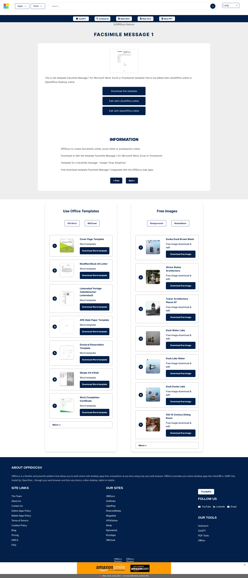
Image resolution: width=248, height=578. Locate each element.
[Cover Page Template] (67, 251)
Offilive (201, 540)
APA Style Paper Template (94, 320)
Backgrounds (156, 223)
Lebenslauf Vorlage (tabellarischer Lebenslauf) (91, 292)
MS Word (72, 223)
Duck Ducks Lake (175, 386)
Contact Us (17, 506)
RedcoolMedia (113, 511)
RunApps (111, 535)
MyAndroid (111, 530)
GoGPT (202, 531)
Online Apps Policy (21, 511)
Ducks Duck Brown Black (180, 239)
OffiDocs (110, 496)
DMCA (14, 540)
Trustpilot (206, 491)
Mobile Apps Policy (21, 515)
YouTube (206, 506)
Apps (20, 6)
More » (57, 424)
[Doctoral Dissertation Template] (67, 359)
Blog (13, 530)
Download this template (124, 91)
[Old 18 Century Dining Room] (153, 430)
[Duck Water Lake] (153, 344)
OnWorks (111, 501)
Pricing (15, 535)
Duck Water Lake (175, 330)
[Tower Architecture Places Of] (153, 314)
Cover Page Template (92, 239)
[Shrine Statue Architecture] (153, 283)
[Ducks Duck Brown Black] (153, 253)
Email (234, 506)
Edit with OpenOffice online (124, 110)
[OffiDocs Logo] (6, 6)
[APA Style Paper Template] (67, 332)
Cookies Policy (19, 525)
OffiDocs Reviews (118, 560)
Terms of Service (19, 520)
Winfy (109, 525)
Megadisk (111, 515)
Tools (36, 6)
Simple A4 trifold (89, 372)
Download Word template (94, 250)
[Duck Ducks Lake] (153, 400)
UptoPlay (111, 506)
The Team (16, 496)
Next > (132, 180)
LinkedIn (220, 506)
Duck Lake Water (175, 358)
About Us (16, 501)
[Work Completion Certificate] (67, 411)
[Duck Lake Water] (153, 372)
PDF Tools (203, 535)
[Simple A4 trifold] (67, 385)
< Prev (116, 180)
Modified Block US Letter (94, 263)
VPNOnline (112, 520)
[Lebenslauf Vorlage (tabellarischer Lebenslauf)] (67, 304)
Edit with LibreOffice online (124, 100)
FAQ (13, 545)
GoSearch (203, 526)
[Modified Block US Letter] (67, 276)
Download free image (180, 254)
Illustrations (180, 223)
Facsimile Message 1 (124, 34)
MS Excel (92, 223)
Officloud (110, 540)
